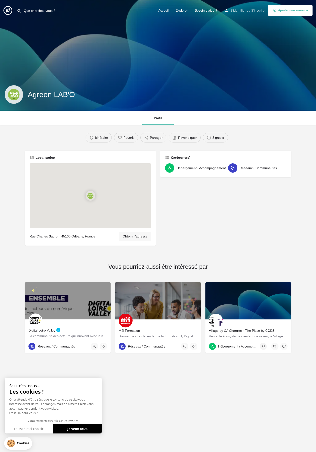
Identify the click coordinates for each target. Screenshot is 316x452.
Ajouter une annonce (293, 10)
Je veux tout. (77, 429)
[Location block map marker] (90, 196)
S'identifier (238, 10)
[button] (18, 443)
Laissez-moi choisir (28, 429)
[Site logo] (8, 10)
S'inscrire (258, 10)
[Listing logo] (14, 94)
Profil (158, 118)
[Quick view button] (94, 346)
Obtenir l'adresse (135, 236)
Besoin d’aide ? (206, 10)
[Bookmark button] (103, 346)
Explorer (182, 10)
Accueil (163, 10)
